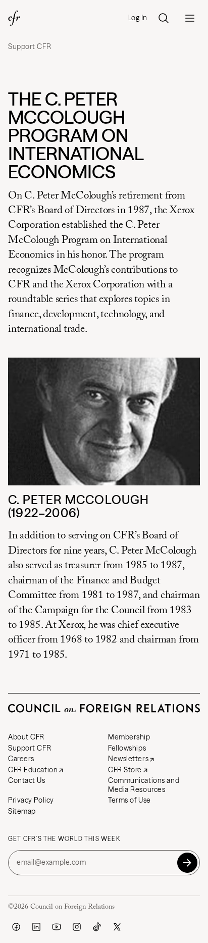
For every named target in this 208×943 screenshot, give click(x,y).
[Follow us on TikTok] (97, 927)
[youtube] (56, 927)
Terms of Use (129, 800)
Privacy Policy (31, 800)
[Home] (14, 18)
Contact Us (26, 780)
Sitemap (22, 811)
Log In (137, 18)
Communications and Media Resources (143, 785)
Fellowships (127, 748)
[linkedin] (36, 927)
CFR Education (33, 769)
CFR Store (125, 769)
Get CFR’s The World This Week (64, 839)
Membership (129, 736)
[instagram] (77, 927)
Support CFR (29, 46)
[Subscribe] (187, 863)
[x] (117, 927)
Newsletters (128, 758)
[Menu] (190, 18)
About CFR (26, 736)
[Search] (163, 18)
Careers (21, 758)
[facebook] (16, 927)
